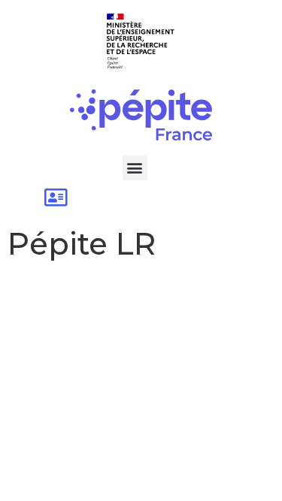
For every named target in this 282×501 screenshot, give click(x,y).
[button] (135, 167)
